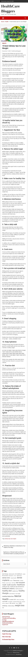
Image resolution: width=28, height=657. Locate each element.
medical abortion (8, 596)
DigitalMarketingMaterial (8, 621)
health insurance (18, 588)
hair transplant (20, 582)
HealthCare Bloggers (18, 650)
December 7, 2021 (6, 51)
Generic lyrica (8, 582)
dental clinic (6, 578)
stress (17, 603)
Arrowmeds (5, 575)
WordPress (19, 654)
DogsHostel (5, 624)
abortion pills (11, 574)
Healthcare (21, 585)
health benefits (11, 585)
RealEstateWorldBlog (7, 623)
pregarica (7, 603)
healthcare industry (8, 588)
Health (4, 43)
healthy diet (7, 591)
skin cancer (12, 603)
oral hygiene (10, 601)
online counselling (20, 599)
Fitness (3, 582)
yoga (3, 607)
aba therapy (5, 574)
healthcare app (5, 586)
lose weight (13, 538)
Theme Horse (16, 652)
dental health (13, 578)
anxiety (24, 574)
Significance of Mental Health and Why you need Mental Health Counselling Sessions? (13, 552)
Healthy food (15, 591)
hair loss (13, 582)
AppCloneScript (6, 616)
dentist (11, 580)
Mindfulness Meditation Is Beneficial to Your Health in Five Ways (14, 546)
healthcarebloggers (16, 51)
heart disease (12, 593)
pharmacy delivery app (17, 601)
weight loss (19, 605)
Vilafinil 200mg (11, 605)
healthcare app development (17, 586)
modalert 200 (12, 599)
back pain (11, 575)
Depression (16, 580)
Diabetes (21, 580)
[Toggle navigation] (3, 18)
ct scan (15, 575)
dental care (19, 575)
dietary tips (7, 538)
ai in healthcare (18, 574)
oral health (4, 601)
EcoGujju (4, 620)
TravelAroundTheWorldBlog (9, 618)
